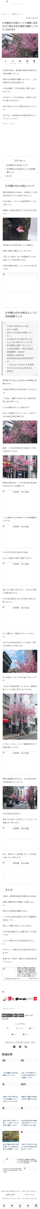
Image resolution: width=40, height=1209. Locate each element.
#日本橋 (10, 351)
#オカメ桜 (26, 348)
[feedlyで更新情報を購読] (20, 1046)
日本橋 (6, 1019)
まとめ (9, 176)
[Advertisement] (20, 139)
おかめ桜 (30, 1015)
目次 (17, 160)
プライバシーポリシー (29, 1191)
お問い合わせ (10, 1194)
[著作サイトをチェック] (14, 1046)
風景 (22, 1015)
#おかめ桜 (13, 348)
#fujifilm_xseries (14, 354)
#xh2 (20, 351)
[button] (34, 62)
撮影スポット (8, 1015)
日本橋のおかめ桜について (17, 165)
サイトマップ (29, 1194)
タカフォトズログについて (10, 1191)
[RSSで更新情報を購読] (26, 1046)
